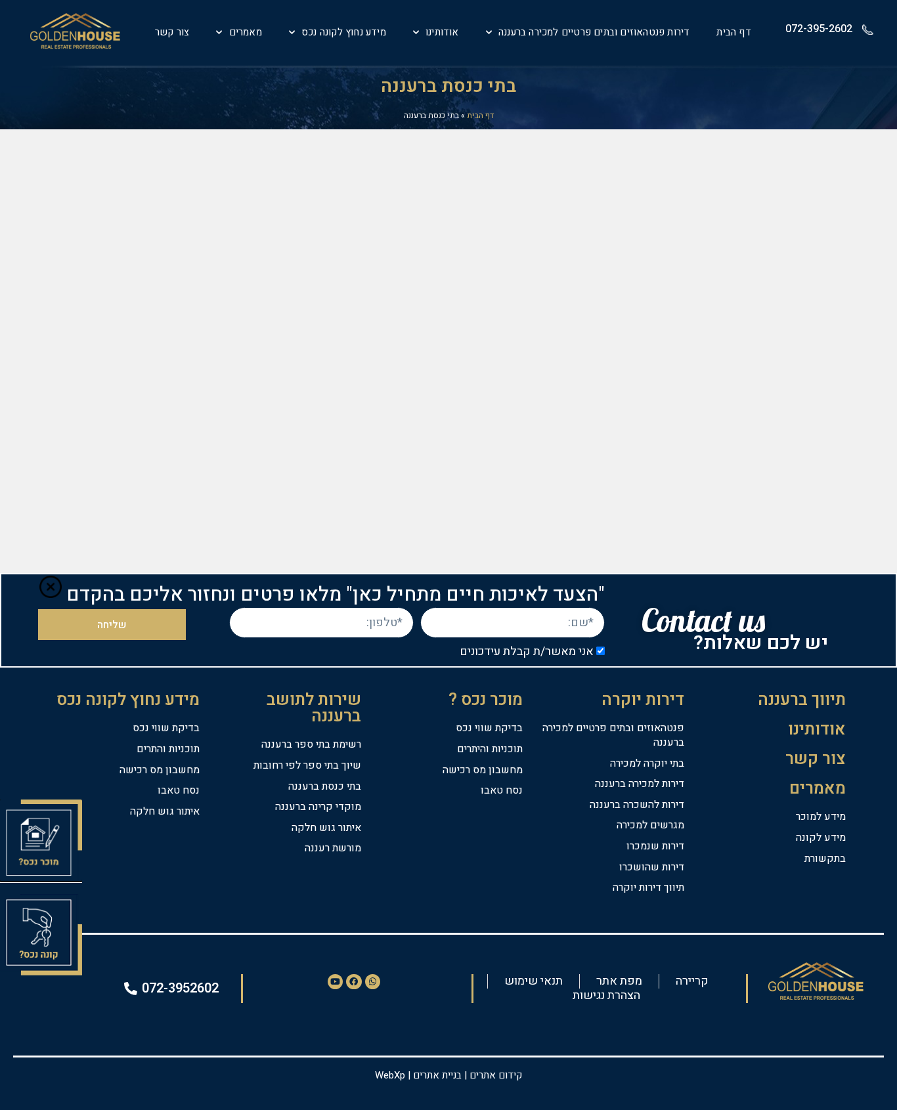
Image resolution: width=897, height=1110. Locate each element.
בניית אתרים (437, 1075)
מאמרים (245, 32)
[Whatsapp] (372, 981)
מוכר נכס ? (485, 700)
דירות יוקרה (643, 700)
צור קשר (172, 32)
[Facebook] (353, 981)
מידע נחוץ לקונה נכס (343, 32)
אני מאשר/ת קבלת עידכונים (527, 652)
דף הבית (733, 32)
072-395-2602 (818, 29)
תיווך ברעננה (802, 700)
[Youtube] (335, 981)
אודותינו (442, 32)
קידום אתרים (496, 1075)
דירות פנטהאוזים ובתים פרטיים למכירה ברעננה (593, 32)
